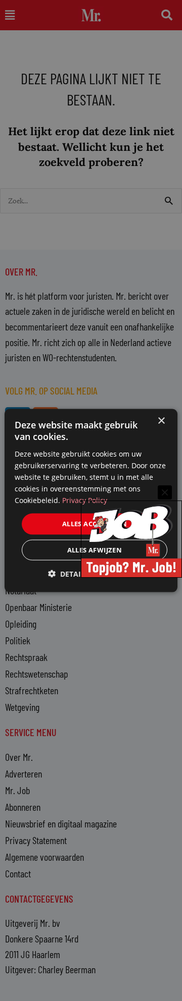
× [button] (161, 421)
